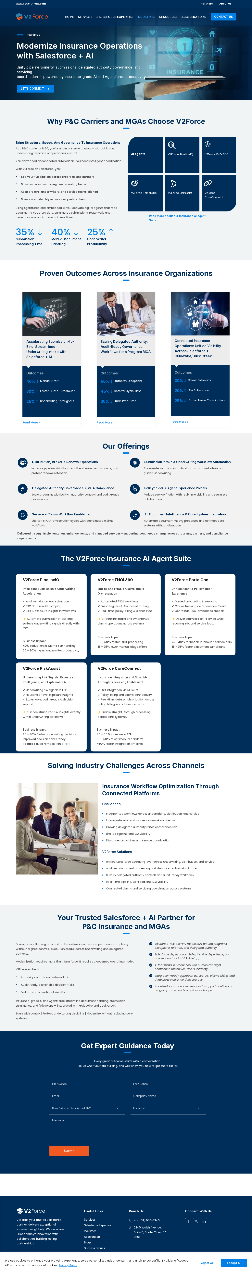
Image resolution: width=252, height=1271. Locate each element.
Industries (146, 17)
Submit (69, 1151)
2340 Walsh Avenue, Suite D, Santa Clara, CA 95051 (150, 1232)
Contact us (223, 16)
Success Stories (94, 1248)
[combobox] (87, 1108)
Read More (30, 422)
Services (85, 17)
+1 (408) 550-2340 (147, 1220)
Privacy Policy (68, 1265)
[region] (126, 1261)
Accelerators (193, 17)
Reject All (207, 1263)
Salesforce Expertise (114, 17)
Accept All (234, 1263)
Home (69, 17)
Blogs (87, 1242)
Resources (168, 17)
